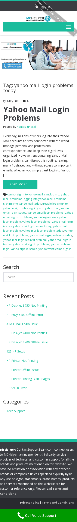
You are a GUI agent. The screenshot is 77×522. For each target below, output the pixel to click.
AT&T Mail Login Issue (22, 324)
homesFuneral (26, 127)
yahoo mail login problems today (51, 235)
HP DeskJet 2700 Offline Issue (27, 342)
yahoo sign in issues (24, 249)
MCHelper (11, 454)
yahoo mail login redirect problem (25, 240)
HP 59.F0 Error (16, 388)
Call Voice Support (40, 515)
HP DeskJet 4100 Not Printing (26, 333)
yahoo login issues (46, 217)
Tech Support (15, 411)
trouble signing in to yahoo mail (39, 208)
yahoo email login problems (46, 212)
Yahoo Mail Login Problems (36, 113)
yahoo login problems (36, 222)
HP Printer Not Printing (22, 360)
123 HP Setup (15, 351)
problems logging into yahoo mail (31, 199)
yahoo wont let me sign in (54, 249)
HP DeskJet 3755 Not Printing (26, 305)
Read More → (20, 184)
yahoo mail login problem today (42, 230)
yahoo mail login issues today (32, 226)
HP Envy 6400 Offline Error (24, 315)
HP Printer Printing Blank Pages (28, 379)
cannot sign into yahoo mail (25, 194)
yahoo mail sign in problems (31, 244)
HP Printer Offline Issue (22, 370)
